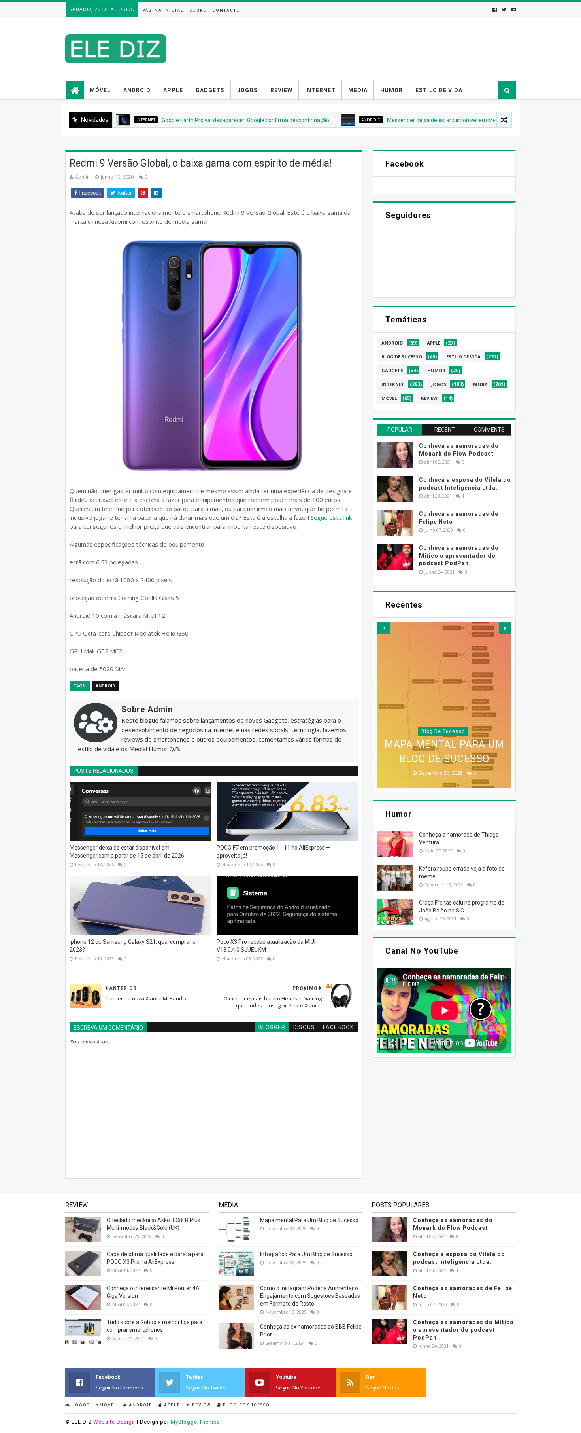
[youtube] (512, 9)
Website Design (114, 1422)
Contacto (226, 10)
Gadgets (210, 90)
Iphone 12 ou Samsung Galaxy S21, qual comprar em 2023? (135, 946)
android (326, 120)
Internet (320, 90)
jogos (438, 384)
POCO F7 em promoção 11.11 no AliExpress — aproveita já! (273, 851)
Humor (391, 90)
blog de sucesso (401, 357)
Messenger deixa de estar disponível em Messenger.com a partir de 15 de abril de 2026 (450, 120)
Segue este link (331, 517)
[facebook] (494, 9)
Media (358, 90)
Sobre (198, 10)
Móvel (100, 90)
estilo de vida (463, 357)
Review (281, 90)
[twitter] (504, 9)
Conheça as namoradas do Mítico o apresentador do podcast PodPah (459, 555)
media (480, 384)
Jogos (247, 90)
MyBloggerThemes (195, 1422)
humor (436, 370)
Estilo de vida (438, 90)
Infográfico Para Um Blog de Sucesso (306, 1254)
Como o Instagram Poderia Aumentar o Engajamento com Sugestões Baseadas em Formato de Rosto (310, 1296)
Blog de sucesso (245, 1405)
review (429, 398)
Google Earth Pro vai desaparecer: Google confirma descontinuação (201, 120)
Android (137, 90)
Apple (173, 90)
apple (433, 343)
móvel (389, 398)
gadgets (392, 370)
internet (392, 384)
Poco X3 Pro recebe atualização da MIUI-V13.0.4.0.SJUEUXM (267, 946)
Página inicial (163, 10)
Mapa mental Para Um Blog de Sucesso (309, 1220)
